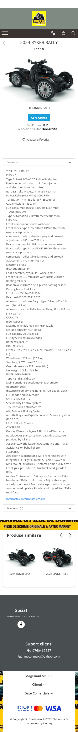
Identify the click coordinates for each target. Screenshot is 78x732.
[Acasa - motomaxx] (39, 18)
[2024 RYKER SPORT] (21, 557)
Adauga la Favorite (37, 139)
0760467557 (41, 650)
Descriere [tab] (12, 162)
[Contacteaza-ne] (53, 33)
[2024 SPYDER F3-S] (57, 557)
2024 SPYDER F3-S (57, 574)
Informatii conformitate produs (25, 499)
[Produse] (5, 34)
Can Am (39, 49)
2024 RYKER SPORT (21, 574)
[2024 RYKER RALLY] (39, 79)
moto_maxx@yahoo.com (41, 656)
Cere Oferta (39, 117)
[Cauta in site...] (73, 33)
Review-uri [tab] (14, 508)
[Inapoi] (3, 43)
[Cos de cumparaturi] (63, 33)
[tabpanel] (39, 79)
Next (71, 83)
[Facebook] (21, 624)
